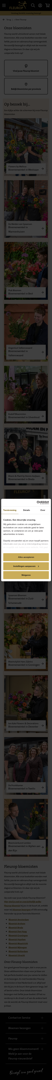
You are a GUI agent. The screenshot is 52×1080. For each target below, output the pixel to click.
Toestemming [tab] (9, 510)
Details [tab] (26, 510)
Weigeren (26, 575)
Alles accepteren (26, 557)
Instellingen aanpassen (24, 566)
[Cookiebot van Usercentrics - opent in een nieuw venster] (37, 502)
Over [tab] (42, 510)
